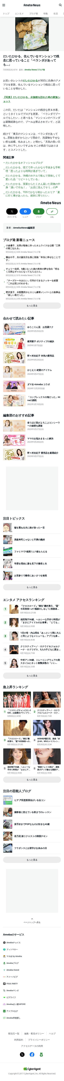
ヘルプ (52, 1033)
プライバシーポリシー (39, 1039)
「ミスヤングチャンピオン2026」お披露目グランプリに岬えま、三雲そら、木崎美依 (19, 714)
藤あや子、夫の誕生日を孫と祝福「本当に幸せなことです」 (33, 258)
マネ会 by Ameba (14, 956)
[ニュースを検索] (60, 5)
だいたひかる (30, 80)
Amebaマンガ (13, 990)
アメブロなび (12, 1011)
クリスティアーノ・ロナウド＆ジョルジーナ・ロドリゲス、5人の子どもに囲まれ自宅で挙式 (41, 649)
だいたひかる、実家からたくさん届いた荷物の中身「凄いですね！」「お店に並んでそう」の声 (33, 185)
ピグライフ (11, 997)
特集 (45, 13)
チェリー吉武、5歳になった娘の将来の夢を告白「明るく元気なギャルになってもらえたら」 (32, 270)
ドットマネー (12, 949)
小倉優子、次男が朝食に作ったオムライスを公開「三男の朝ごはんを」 (33, 247)
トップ (6, 13)
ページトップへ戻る (32, 922)
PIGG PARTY (12, 983)
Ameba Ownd (13, 970)
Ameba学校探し (14, 1018)
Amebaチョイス (14, 942)
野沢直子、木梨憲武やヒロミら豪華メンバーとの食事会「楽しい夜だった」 (33, 293)
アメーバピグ (12, 976)
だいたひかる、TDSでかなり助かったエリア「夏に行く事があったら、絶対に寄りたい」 (33, 193)
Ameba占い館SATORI (16, 1004)
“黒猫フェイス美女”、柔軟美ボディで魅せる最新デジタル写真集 (48, 770)
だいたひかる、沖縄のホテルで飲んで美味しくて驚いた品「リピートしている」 (33, 177)
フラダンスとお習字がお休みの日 (30, 848)
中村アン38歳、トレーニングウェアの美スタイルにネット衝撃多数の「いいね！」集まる (40, 662)
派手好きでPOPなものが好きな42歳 (32, 824)
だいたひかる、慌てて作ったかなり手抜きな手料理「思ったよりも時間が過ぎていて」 (33, 169)
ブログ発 (33, 13)
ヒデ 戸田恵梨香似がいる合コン (29, 800)
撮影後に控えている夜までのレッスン (32, 812)
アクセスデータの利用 (32, 1045)
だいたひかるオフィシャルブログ (24, 162)
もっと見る (32, 305)
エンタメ (19, 13)
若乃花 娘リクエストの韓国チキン (31, 836)
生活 (55, 13)
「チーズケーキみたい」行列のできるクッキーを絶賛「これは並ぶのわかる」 (32, 282)
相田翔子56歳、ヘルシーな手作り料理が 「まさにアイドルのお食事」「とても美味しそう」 (40, 622)
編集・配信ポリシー (34, 1033)
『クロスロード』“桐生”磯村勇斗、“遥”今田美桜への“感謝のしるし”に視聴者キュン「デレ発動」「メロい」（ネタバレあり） (40, 610)
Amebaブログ (13, 963)
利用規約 (18, 1039)
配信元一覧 (13, 1033)
